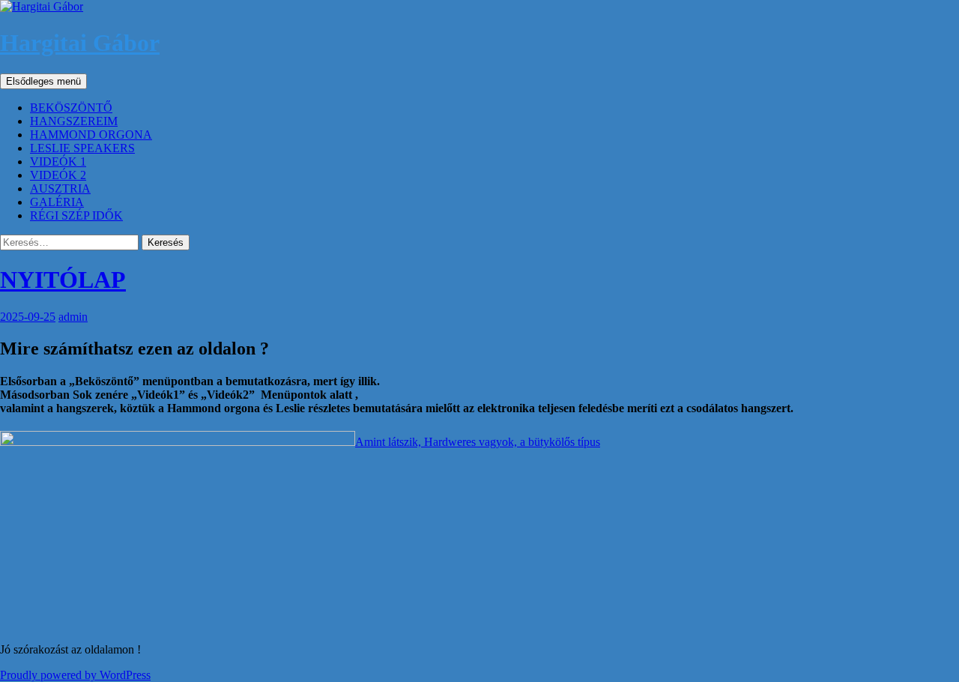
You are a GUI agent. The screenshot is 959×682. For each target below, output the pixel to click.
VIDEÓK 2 (58, 175)
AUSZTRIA (60, 188)
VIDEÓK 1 (58, 161)
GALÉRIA (57, 202)
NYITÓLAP (63, 279)
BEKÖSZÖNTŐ (71, 107)
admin (73, 316)
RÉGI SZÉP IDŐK (76, 215)
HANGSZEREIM (74, 121)
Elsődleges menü (43, 81)
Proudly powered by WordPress (75, 675)
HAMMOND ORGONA (91, 134)
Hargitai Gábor (80, 42)
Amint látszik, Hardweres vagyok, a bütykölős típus (477, 441)
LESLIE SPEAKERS (82, 148)
